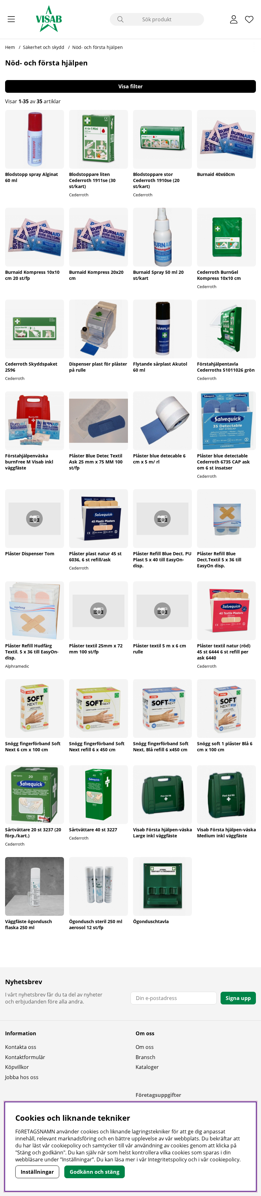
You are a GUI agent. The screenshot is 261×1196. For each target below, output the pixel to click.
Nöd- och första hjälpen (97, 47)
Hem (10, 47)
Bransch (145, 1057)
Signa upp (238, 998)
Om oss (145, 1047)
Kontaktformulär (25, 1057)
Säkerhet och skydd (43, 47)
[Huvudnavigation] (11, 19)
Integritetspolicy (167, 1159)
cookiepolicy (224, 1159)
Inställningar (37, 1171)
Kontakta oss (20, 1047)
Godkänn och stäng (94, 1171)
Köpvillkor (17, 1067)
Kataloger (147, 1067)
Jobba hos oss (22, 1077)
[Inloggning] (234, 19)
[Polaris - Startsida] (49, 19)
